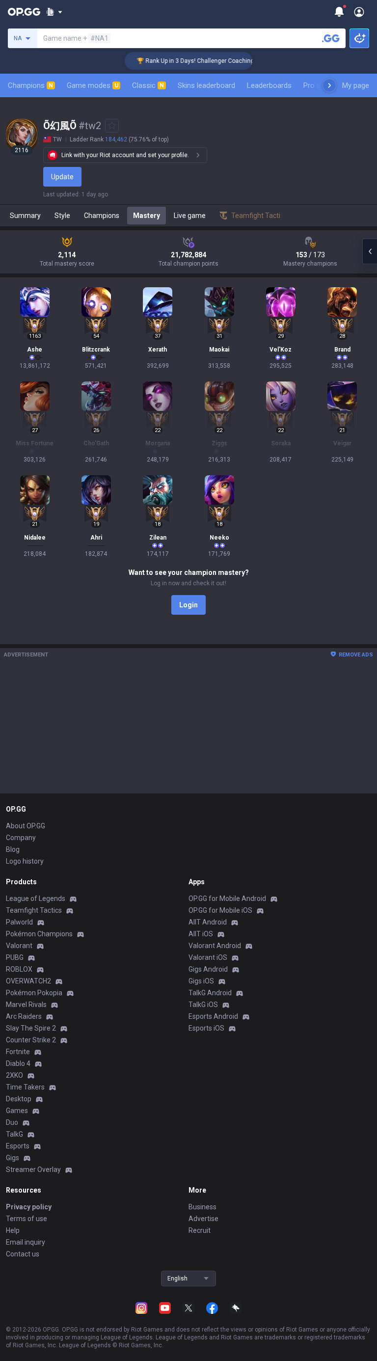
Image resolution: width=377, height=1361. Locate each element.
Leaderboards (269, 85)
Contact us (22, 1254)
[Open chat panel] (369, 251)
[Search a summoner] (331, 38)
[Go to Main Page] (24, 12)
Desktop (18, 1099)
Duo (12, 1122)
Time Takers (25, 1087)
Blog (13, 849)
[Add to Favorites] (112, 126)
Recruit (199, 1230)
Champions (30, 85)
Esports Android (213, 1016)
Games (17, 1111)
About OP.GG (25, 826)
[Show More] (54, 12)
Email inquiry (25, 1242)
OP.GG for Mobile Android (227, 898)
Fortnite (18, 1052)
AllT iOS (200, 934)
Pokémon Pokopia (34, 993)
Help (13, 1230)
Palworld (19, 922)
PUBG (15, 957)
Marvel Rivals (26, 1004)
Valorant (19, 946)
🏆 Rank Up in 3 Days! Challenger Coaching (185, 60)
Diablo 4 (18, 1063)
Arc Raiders (24, 1016)
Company (21, 838)
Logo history (25, 861)
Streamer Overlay (33, 1169)
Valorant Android (214, 946)
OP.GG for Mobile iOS (220, 910)
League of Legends (35, 898)
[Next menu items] (329, 85)
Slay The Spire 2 (31, 1028)
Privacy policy (29, 1207)
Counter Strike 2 (31, 1040)
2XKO (14, 1075)
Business (202, 1207)
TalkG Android (210, 993)
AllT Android (207, 922)
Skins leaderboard (206, 85)
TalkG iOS (203, 1004)
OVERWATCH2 (28, 981)
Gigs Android (208, 969)
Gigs (12, 1158)
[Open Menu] (359, 12)
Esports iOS (206, 1028)
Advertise (203, 1219)
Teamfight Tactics (34, 910)
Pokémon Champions (39, 934)
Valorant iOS (207, 957)
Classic (148, 85)
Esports (17, 1146)
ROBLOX (19, 969)
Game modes (92, 85)
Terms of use (26, 1219)
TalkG (14, 1134)
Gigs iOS (201, 981)
